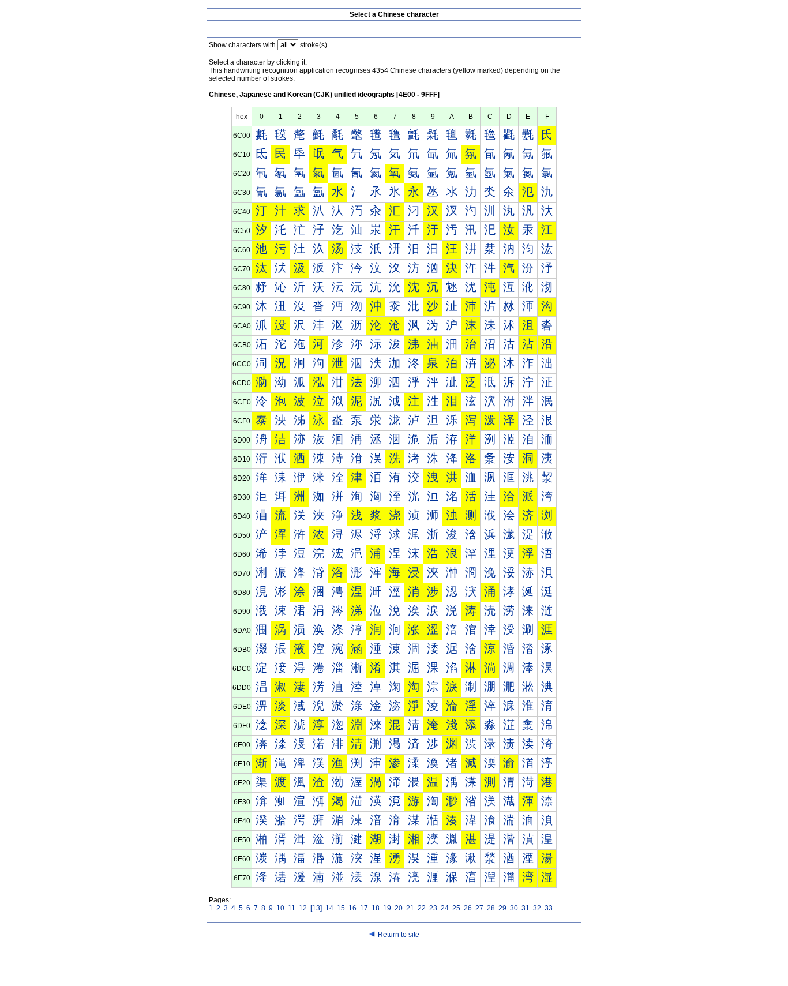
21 (410, 908)
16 (352, 908)
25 (456, 908)
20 (399, 908)
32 (537, 908)
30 (514, 908)
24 (445, 908)
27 (479, 908)
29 (502, 908)
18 (376, 908)
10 (280, 908)
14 (329, 908)
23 (433, 908)
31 (525, 908)
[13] (316, 908)
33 (549, 908)
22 (422, 908)
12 (303, 908)
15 (341, 908)
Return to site (398, 935)
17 (364, 908)
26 (468, 908)
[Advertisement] (394, 964)
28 (491, 908)
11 (291, 908)
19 (387, 908)
